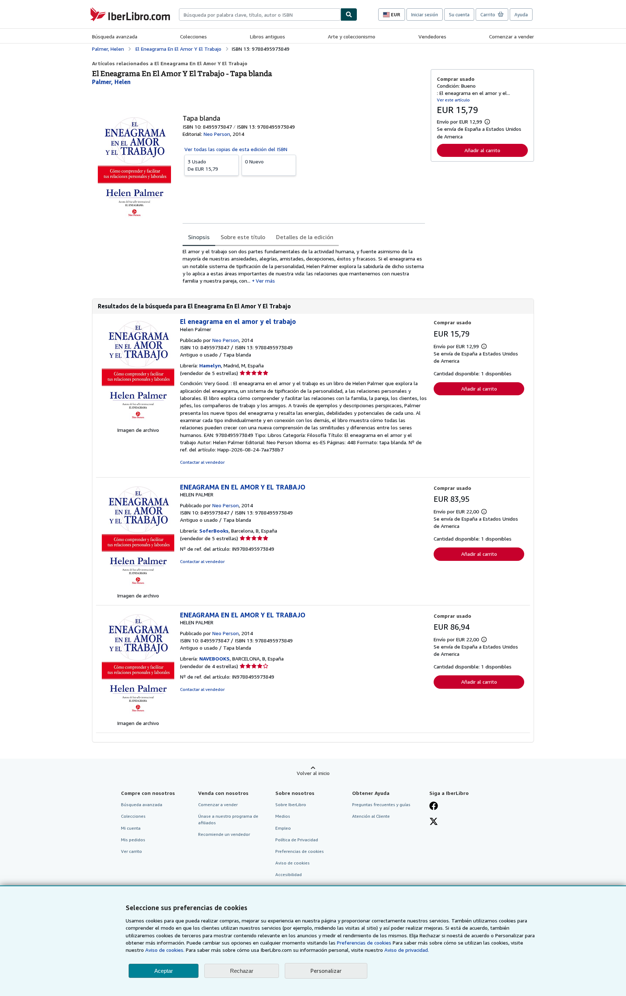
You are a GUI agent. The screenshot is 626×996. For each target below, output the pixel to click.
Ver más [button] (265, 281)
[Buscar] (349, 14)
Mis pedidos (133, 839)
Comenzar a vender (511, 36)
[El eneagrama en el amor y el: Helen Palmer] (138, 423)
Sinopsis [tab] (199, 237)
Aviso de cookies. (164, 950)
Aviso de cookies (292, 863)
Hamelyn (210, 365)
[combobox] (260, 14)
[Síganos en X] (433, 822)
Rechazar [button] (241, 971)
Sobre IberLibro (290, 804)
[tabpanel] (304, 266)
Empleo (283, 828)
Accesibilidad (288, 874)
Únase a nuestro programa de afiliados (228, 819)
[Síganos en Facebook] (433, 806)
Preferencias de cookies (364, 942)
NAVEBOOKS (214, 658)
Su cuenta (459, 14)
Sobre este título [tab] (243, 237)
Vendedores (432, 36)
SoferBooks (214, 531)
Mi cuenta (131, 828)
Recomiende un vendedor (224, 834)
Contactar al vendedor (202, 462)
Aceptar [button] (163, 971)
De (203, 165)
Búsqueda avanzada (114, 36)
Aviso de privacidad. (406, 950)
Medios (282, 816)
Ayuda (521, 14)
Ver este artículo (453, 100)
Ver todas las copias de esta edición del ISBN (235, 149)
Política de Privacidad (296, 839)
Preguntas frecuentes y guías (381, 804)
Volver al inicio (313, 773)
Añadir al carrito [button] (482, 150)
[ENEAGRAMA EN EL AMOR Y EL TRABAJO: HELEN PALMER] (138, 588)
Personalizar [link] (326, 970)
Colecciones (193, 36)
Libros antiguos (267, 36)
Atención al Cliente (371, 816)
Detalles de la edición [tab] (304, 237)
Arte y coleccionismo (351, 36)
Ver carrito (131, 851)
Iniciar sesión (424, 14)
